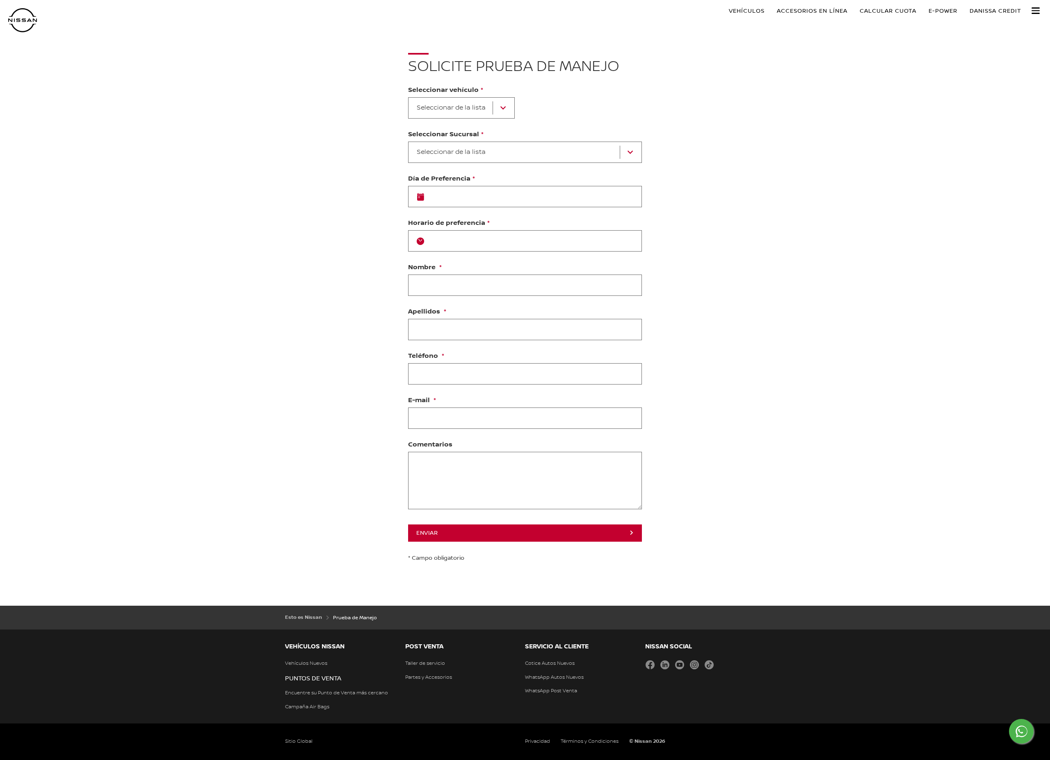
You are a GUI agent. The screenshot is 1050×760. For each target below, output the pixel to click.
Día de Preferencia (439, 179)
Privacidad (537, 741)
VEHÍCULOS (747, 11)
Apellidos (425, 312)
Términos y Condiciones (590, 741)
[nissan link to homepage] (22, 20)
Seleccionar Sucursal (443, 134)
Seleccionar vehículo (443, 90)
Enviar (427, 533)
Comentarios (430, 445)
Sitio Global (299, 741)
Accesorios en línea (812, 11)
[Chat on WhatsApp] (1021, 731)
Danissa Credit (995, 11)
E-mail (419, 400)
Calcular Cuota (888, 11)
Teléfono (424, 356)
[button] (1036, 11)
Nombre (422, 267)
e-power (943, 11)
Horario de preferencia (446, 223)
